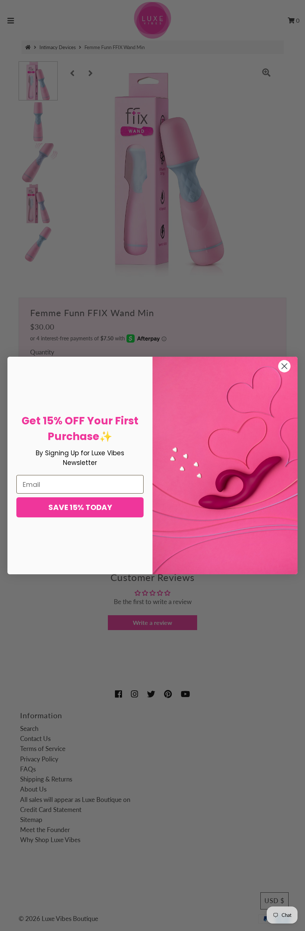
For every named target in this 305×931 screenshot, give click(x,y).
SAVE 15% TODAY (80, 507)
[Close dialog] (284, 366)
